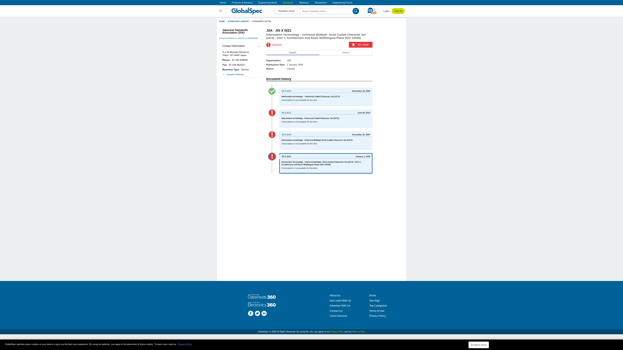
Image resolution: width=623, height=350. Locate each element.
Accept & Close (478, 345)
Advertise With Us (340, 305)
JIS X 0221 (286, 91)
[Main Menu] (221, 11)
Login (386, 11)
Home (223, 2)
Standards (288, 2)
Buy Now (363, 44)
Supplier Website (235, 74)
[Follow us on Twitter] (257, 314)
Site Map (374, 300)
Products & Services (242, 2)
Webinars (304, 2)
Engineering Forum (342, 2)
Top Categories (378, 305)
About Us (335, 295)
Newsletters (321, 2)
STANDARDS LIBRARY (238, 21)
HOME (222, 21)
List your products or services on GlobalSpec (238, 38)
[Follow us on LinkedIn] (264, 314)
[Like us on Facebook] (250, 314)
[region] (311, 344)
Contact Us (336, 310)
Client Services (338, 316)
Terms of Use (376, 310)
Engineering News (267, 2)
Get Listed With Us (340, 300)
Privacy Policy (377, 316)
